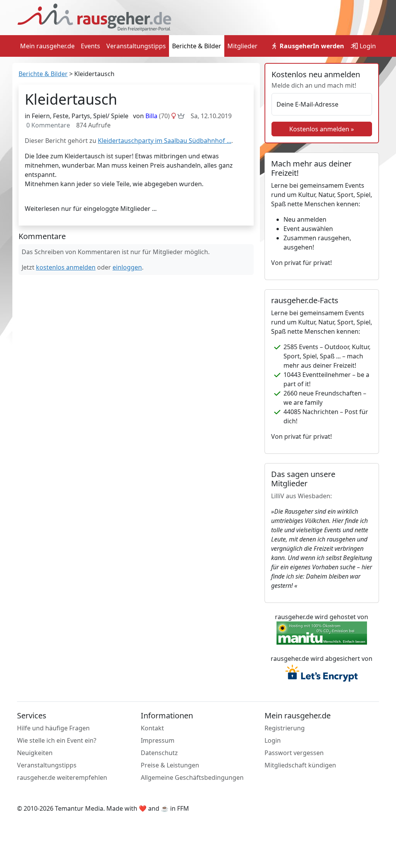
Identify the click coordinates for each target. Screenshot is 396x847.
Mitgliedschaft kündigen (300, 765)
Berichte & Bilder (196, 46)
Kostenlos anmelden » (321, 129)
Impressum (157, 740)
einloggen (127, 267)
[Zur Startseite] (94, 17)
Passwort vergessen (294, 753)
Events (90, 46)
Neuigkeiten (35, 753)
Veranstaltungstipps (136, 46)
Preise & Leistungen (170, 765)
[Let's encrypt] (321, 674)
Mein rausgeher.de (47, 46)
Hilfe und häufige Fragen (53, 728)
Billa (157, 116)
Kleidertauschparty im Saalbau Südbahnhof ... (164, 140)
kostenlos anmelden (66, 267)
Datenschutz (159, 753)
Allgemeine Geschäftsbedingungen (192, 777)
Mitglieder (242, 46)
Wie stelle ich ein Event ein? (56, 740)
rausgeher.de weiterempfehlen (62, 777)
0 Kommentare (48, 125)
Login (367, 46)
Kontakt (152, 728)
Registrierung (285, 728)
